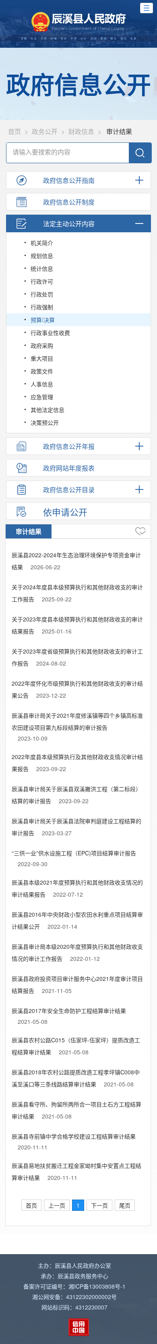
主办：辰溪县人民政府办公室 (74, 1265)
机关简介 (42, 243)
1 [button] (78, 1205)
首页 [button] (31, 1205)
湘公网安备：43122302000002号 (74, 1297)
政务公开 (45, 131)
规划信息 (42, 256)
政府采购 (42, 345)
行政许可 (42, 281)
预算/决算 (43, 320)
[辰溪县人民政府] (78, 22)
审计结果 (28, 531)
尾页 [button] (124, 1205)
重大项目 (42, 358)
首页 (14, 131)
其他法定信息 (47, 410)
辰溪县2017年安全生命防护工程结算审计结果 (69, 1011)
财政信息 (81, 131)
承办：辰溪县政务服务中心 (74, 1276)
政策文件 (42, 371)
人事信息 (42, 384)
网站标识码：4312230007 (74, 1307)
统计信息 (42, 268)
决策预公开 (45, 422)
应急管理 (42, 397)
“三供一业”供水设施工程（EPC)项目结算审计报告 (74, 853)
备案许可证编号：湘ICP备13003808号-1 (74, 1286)
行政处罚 (42, 294)
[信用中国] (78, 1327)
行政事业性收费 (50, 333)
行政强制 (42, 307)
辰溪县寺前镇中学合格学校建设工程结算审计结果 (74, 1136)
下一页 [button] (99, 1205)
